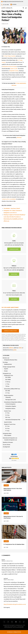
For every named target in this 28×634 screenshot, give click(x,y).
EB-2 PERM (8, 377)
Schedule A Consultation (14, 632)
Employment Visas (8, 375)
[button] (26, 8)
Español (6, 368)
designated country (13, 70)
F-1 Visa (7, 430)
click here (19, 137)
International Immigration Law (10, 437)
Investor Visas (7, 411)
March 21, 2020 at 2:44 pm (9, 579)
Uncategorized (6, 446)
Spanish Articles (8, 422)
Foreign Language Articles (9, 366)
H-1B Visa (7, 381)
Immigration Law (7, 373)
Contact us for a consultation (9, 199)
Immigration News (7, 433)
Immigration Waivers (10, 408)
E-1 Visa (7, 413)
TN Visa (7, 386)
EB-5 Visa (7, 417)
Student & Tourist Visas (9, 424)
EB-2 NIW (7, 390)
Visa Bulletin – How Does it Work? (12, 208)
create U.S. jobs (13, 68)
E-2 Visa (7, 415)
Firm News (5, 362)
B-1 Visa (7, 426)
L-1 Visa (7, 384)
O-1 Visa (7, 393)
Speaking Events (8, 364)
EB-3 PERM (8, 379)
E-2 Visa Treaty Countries (9, 56)
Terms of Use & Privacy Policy (18, 627)
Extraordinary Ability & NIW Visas (12, 388)
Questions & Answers (8, 442)
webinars (11, 347)
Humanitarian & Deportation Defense (13, 402)
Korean (6, 371)
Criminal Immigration (10, 404)
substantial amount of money (10, 66)
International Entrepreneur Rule (15, 419)
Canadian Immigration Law (10, 439)
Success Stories (6, 444)
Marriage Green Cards (10, 399)
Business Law (6, 357)
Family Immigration (8, 395)
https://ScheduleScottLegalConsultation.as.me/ (15, 604)
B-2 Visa (7, 428)
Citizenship (8, 397)
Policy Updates (7, 435)
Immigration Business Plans (10, 359)
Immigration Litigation (10, 406)
